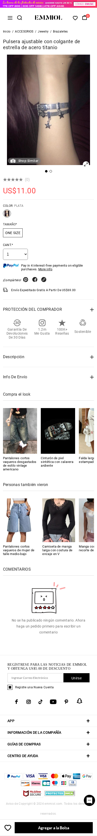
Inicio (7, 31)
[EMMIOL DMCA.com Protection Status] (60, 796)
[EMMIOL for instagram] (28, 701)
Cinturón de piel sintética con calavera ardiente (57, 461)
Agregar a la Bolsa (53, 827)
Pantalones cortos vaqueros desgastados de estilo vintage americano (20, 463)
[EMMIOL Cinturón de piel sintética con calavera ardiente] (58, 431)
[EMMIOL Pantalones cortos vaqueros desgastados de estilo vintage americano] (20, 431)
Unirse (76, 678)
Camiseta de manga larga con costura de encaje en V (57, 550)
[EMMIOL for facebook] (16, 701)
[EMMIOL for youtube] (53, 701)
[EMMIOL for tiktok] (40, 701)
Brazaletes (60, 31)
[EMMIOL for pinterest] (66, 701)
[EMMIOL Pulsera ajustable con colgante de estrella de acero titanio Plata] (7, 215)
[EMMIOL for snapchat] (79, 701)
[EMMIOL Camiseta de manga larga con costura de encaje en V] (58, 520)
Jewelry (43, 31)
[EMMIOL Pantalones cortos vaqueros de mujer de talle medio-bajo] (19, 520)
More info (45, 269)
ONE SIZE (12, 233)
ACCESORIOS (24, 31)
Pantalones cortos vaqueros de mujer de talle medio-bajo (19, 550)
